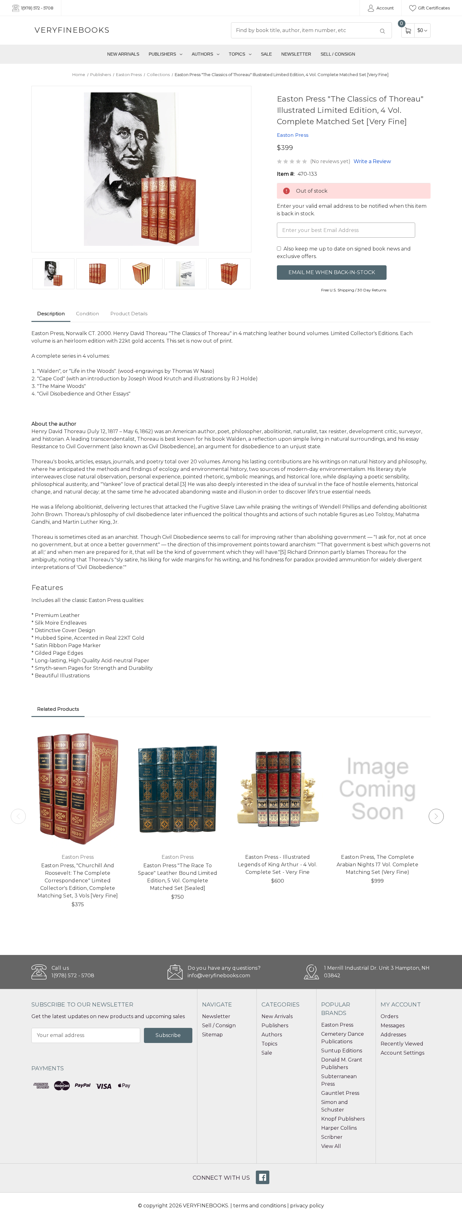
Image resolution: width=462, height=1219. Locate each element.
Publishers (162, 54)
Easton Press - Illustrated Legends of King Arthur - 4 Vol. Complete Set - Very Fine (277, 864)
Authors (202, 54)
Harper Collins (339, 1128)
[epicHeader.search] (382, 31)
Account (385, 7)
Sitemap (212, 1035)
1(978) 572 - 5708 (36, 7)
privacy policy (307, 1206)
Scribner (332, 1137)
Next (436, 816)
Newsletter (296, 54)
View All (331, 1146)
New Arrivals (123, 54)
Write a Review (372, 161)
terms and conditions (259, 1206)
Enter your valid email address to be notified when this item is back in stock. (351, 210)
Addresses (393, 1035)
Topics (237, 54)
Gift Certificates (433, 7)
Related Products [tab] (58, 709)
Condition (87, 314)
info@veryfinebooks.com (219, 976)
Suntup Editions (341, 1051)
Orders (389, 1016)
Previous (18, 816)
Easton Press (337, 1025)
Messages (392, 1026)
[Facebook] (262, 1177)
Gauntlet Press (340, 1093)
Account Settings (402, 1053)
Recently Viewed (402, 1044)
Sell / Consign (338, 54)
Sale (266, 54)
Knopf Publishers (343, 1119)
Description (51, 314)
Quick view (114, 734)
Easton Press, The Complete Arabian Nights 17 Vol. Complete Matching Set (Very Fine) (377, 864)
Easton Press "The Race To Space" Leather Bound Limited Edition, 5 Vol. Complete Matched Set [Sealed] (177, 877)
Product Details (128, 314)
